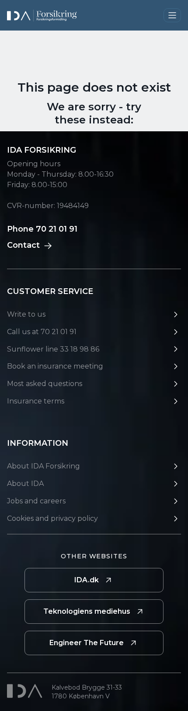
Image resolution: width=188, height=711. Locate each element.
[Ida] (26, 691)
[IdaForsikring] (42, 15)
